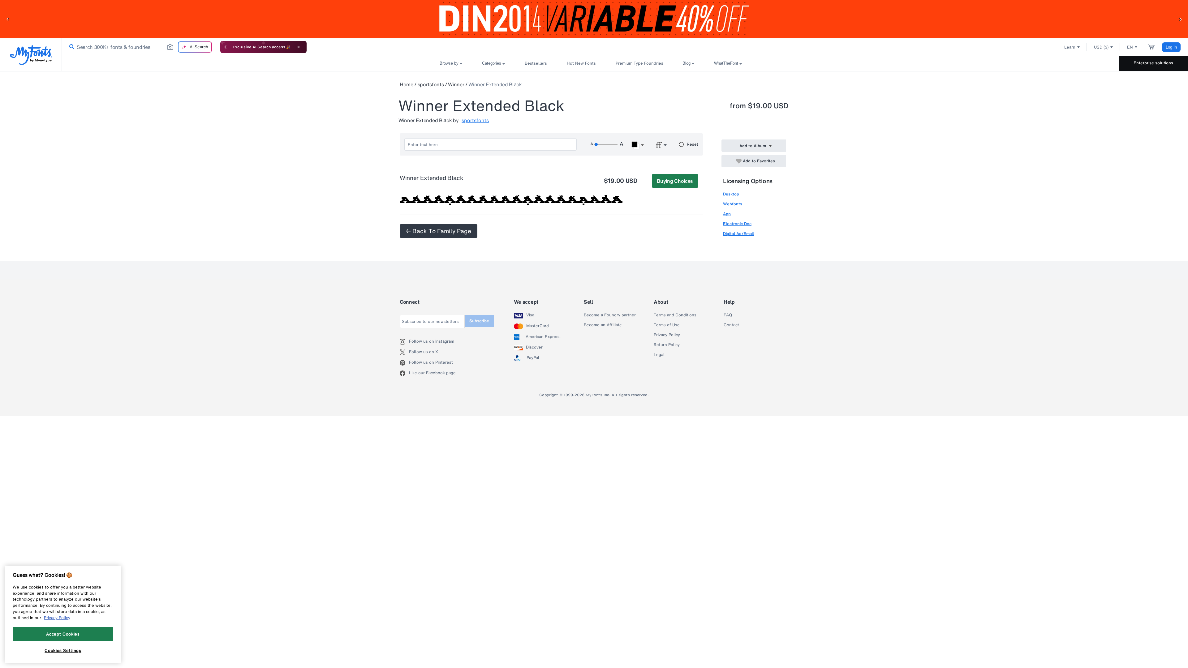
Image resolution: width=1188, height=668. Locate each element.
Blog (686, 63)
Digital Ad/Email (738, 234)
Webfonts (732, 204)
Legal (659, 354)
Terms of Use (667, 325)
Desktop (731, 194)
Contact (731, 325)
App (727, 214)
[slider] (606, 144)
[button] (7, 19)
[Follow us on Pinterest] (404, 363)
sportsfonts (431, 84)
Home (406, 84)
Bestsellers (536, 63)
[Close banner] (298, 47)
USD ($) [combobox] (1101, 47)
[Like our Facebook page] (404, 373)
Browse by (449, 63)
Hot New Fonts (581, 63)
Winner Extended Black (495, 84)
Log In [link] (1171, 47)
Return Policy (667, 344)
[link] (70, 47)
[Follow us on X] (404, 352)
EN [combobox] (1130, 47)
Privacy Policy (667, 334)
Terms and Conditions (675, 315)
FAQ (728, 315)
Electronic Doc (737, 224)
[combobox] (138, 47)
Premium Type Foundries (639, 63)
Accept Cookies (63, 634)
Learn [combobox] (1069, 47)
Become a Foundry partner (610, 315)
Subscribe (479, 321)
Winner (456, 84)
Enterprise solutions (1153, 63)
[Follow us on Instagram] (404, 342)
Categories (491, 63)
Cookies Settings (63, 650)
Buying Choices (675, 181)
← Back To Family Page (438, 231)
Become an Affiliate (603, 325)
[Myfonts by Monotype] (31, 55)
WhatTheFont (726, 63)
